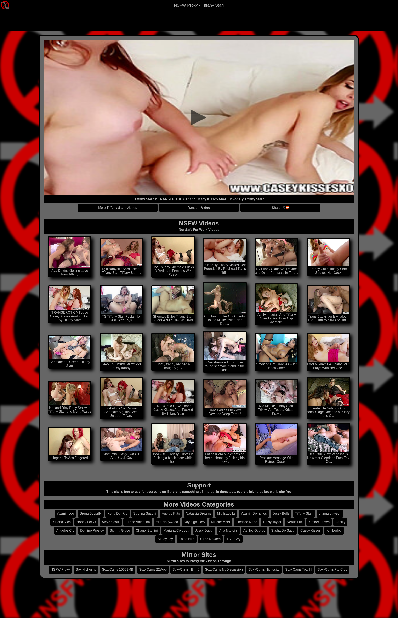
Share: (277, 207)
